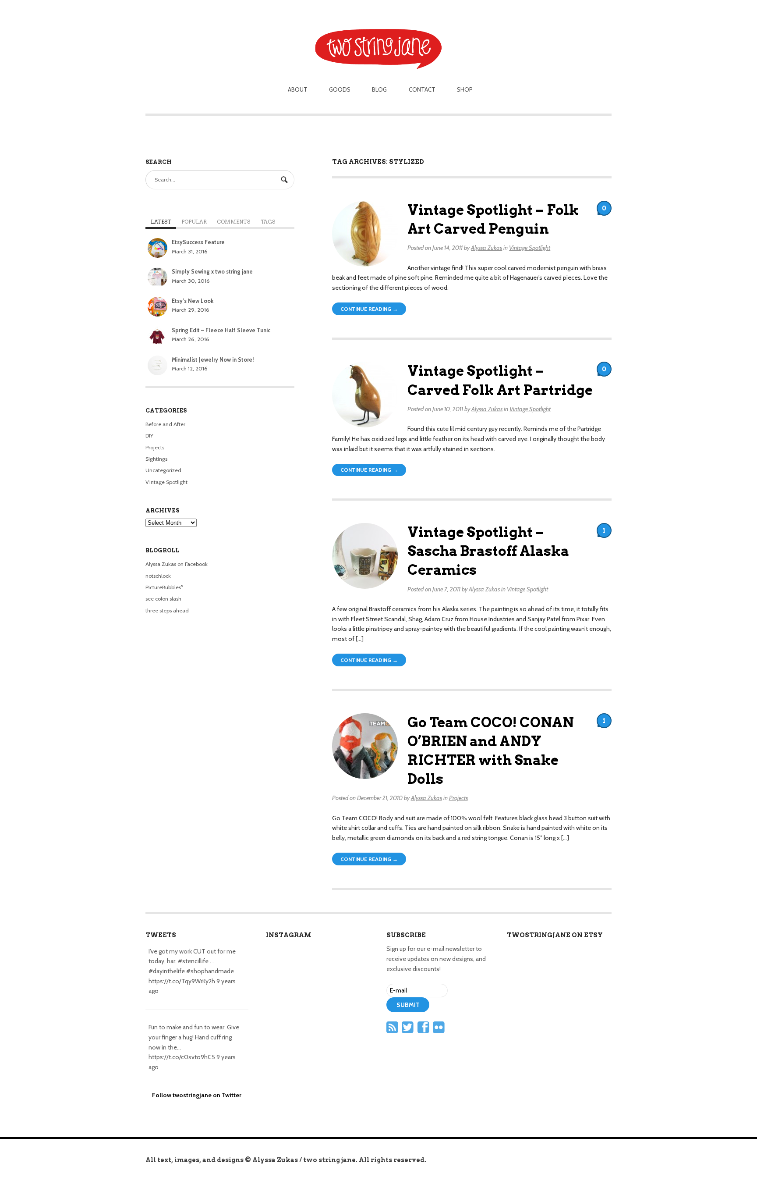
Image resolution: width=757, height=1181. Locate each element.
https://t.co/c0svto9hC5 (182, 1057)
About (298, 89)
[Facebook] (424, 1030)
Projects (458, 798)
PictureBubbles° (164, 587)
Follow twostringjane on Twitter (196, 1095)
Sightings (156, 458)
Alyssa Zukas (486, 248)
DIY (149, 435)
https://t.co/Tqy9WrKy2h (182, 981)
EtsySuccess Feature (198, 242)
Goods (339, 89)
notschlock (158, 576)
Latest (161, 222)
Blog (379, 89)
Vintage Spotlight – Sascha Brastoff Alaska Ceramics (488, 551)
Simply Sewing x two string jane (212, 271)
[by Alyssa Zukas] (379, 35)
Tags (268, 222)
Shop (465, 89)
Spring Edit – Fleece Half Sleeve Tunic (221, 330)
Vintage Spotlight (529, 248)
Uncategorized (163, 470)
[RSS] (393, 1030)
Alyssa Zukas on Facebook (176, 564)
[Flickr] (440, 1030)
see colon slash (163, 598)
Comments (233, 222)
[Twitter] (409, 1030)
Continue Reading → (369, 309)
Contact (422, 89)
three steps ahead (167, 610)
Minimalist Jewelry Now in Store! (213, 359)
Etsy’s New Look (192, 301)
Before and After (165, 424)
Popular (194, 222)
